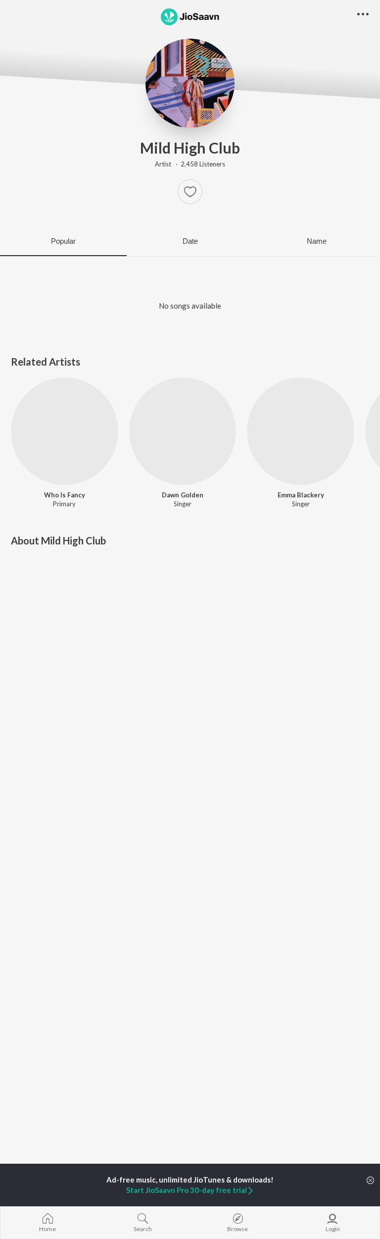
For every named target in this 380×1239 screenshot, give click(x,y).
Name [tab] (317, 241)
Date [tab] (190, 241)
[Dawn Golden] (183, 431)
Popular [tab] (63, 241)
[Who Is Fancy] (64, 431)
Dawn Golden (182, 495)
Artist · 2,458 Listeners (190, 164)
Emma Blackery (301, 495)
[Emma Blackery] (300, 431)
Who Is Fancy (64, 495)
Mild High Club (190, 148)
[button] (190, 191)
